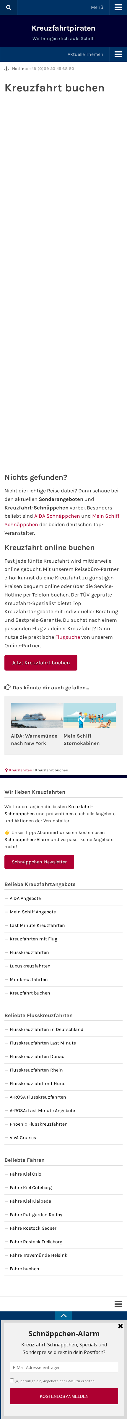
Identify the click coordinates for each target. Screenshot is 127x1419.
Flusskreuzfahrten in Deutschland (47, 1029)
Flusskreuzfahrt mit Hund (38, 1083)
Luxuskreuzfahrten (30, 966)
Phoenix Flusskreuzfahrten (39, 1124)
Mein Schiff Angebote (33, 912)
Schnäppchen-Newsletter (39, 862)
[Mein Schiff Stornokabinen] (90, 715)
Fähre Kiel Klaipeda (30, 1201)
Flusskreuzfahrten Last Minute (43, 1043)
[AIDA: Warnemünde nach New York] (37, 715)
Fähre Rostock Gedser (33, 1228)
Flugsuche (67, 637)
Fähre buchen (24, 1268)
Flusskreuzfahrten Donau (37, 1056)
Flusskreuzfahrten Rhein (36, 1070)
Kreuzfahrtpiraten (63, 28)
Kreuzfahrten (20, 770)
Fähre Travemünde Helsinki (39, 1255)
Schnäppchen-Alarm (26, 839)
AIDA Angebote (25, 898)
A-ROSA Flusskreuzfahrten (38, 1097)
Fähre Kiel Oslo (25, 1174)
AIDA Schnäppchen (57, 516)
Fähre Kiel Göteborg (31, 1187)
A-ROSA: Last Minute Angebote (42, 1110)
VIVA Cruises (23, 1137)
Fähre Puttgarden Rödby (36, 1214)
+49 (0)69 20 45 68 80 (51, 68)
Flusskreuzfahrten (29, 952)
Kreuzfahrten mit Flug (33, 939)
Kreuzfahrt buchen (30, 993)
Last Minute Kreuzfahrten (37, 925)
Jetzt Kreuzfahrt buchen (41, 662)
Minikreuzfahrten (29, 979)
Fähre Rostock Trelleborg (36, 1241)
